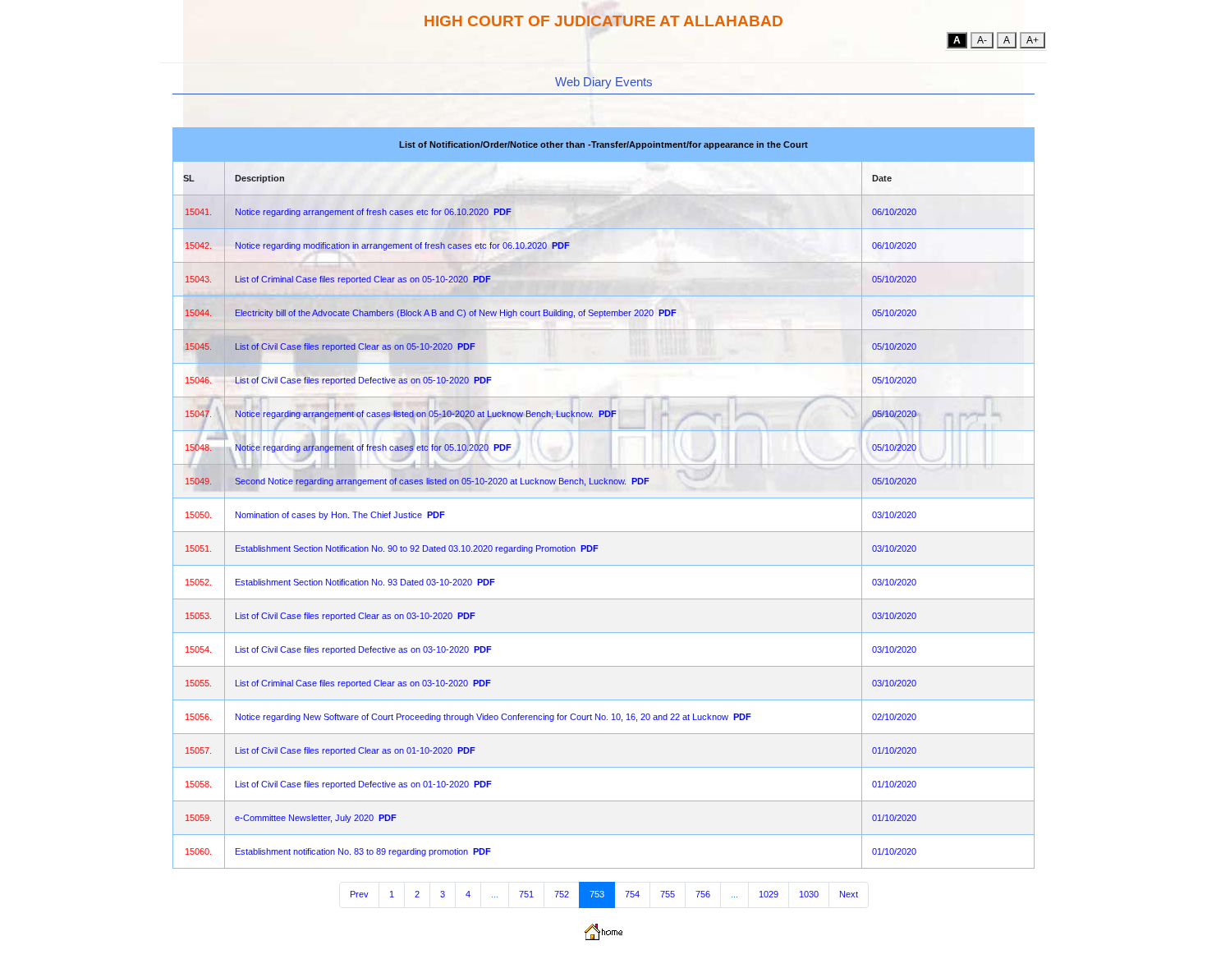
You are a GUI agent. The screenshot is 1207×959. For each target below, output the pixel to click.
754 (632, 894)
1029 (768, 894)
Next (848, 894)
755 (667, 894)
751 (526, 894)
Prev (359, 894)
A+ (1032, 40)
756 (702, 894)
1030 (809, 894)
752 (561, 894)
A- (982, 40)
